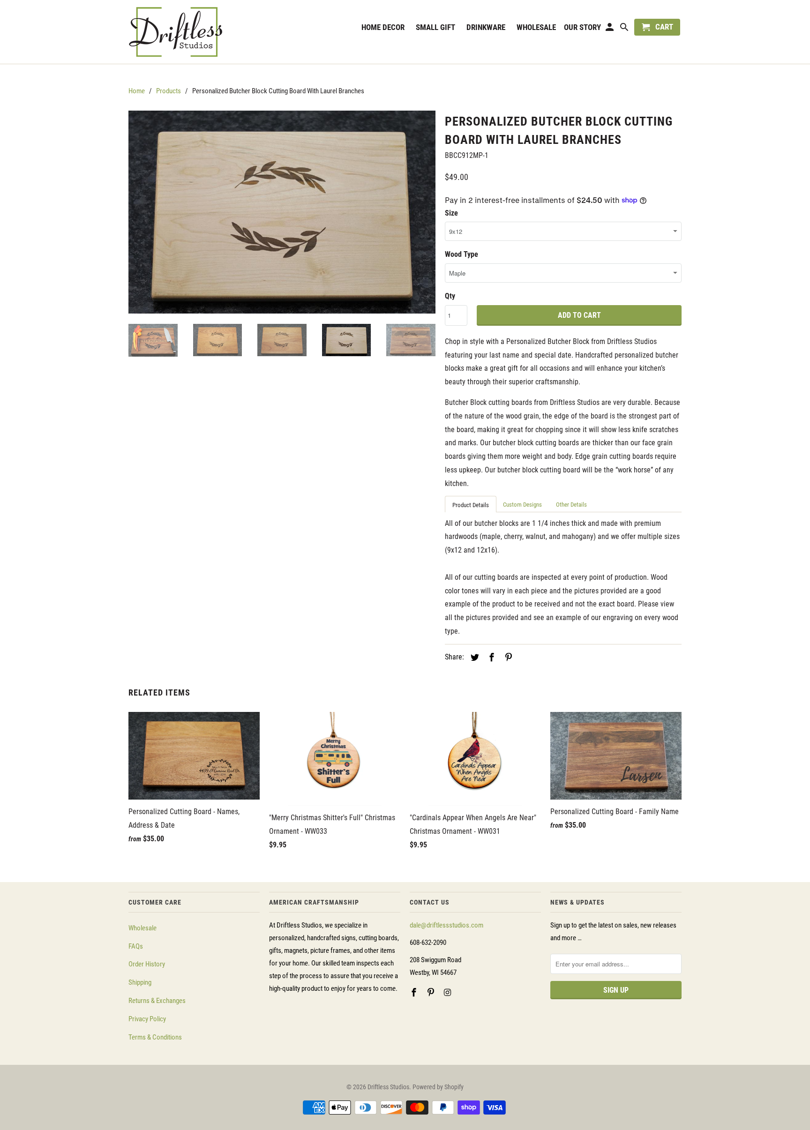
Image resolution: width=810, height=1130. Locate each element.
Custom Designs (522, 504)
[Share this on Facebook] (490, 657)
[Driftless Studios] (194, 32)
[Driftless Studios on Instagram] (448, 992)
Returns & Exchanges (157, 1000)
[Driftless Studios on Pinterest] (432, 992)
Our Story (582, 27)
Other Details (571, 504)
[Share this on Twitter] (473, 657)
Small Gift (435, 27)
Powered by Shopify (438, 1087)
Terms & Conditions (155, 1037)
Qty (450, 296)
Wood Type (461, 254)
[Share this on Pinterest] (507, 657)
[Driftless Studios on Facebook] (415, 992)
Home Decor (383, 27)
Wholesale (142, 928)
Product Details (470, 505)
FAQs (135, 946)
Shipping (139, 982)
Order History (146, 964)
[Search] (625, 29)
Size (451, 213)
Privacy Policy (147, 1019)
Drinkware (485, 27)
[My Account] (610, 29)
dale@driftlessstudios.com (446, 925)
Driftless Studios (388, 1087)
